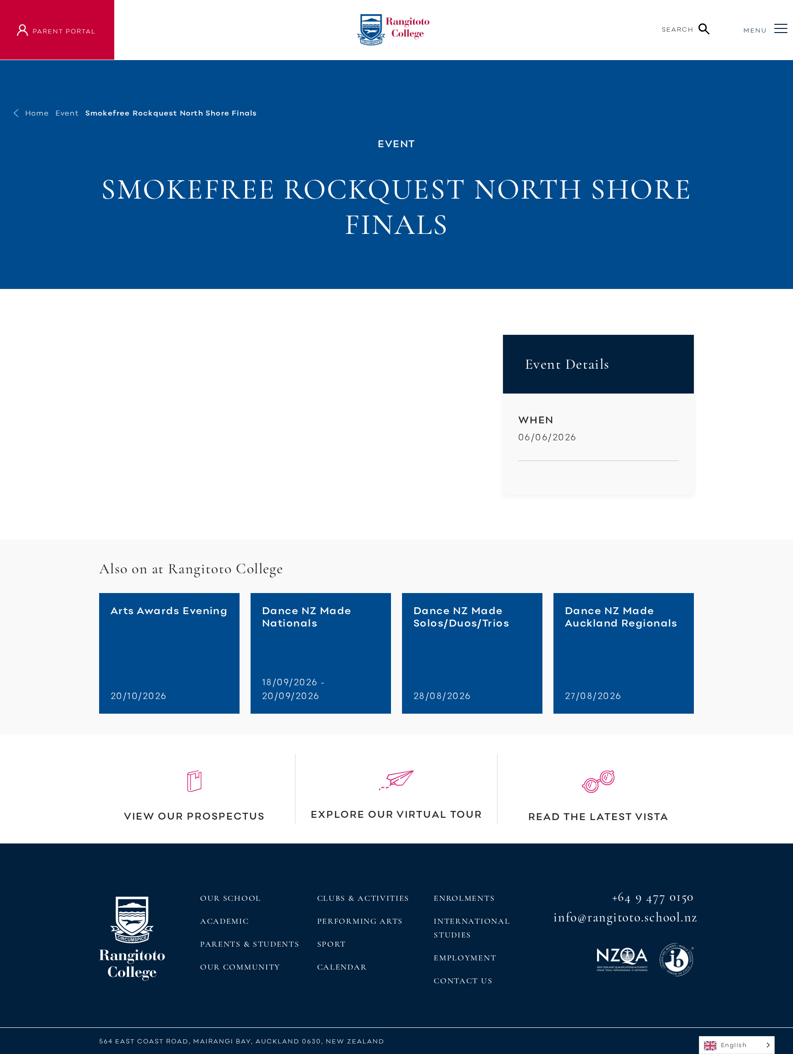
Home (37, 112)
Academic (224, 921)
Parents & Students (249, 944)
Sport (331, 944)
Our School (230, 898)
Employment (465, 958)
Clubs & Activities (363, 898)
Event (67, 112)
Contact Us (463, 981)
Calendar (342, 967)
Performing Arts (360, 921)
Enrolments (464, 898)
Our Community (240, 967)
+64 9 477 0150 (653, 896)
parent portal (64, 31)
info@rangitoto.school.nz (625, 917)
